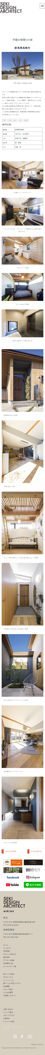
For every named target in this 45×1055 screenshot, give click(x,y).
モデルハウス (8, 977)
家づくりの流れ (8, 974)
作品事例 (15, 28)
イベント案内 (8, 1012)
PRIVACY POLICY (37, 1044)
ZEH (20, 120)
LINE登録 (38, 1052)
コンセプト (7, 948)
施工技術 (6, 957)
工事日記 (6, 1018)
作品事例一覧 (8, 963)
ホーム (5, 945)
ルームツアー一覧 (9, 966)
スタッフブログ (8, 1015)
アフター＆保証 (8, 960)
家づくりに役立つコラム (12, 983)
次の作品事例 (35, 851)
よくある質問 (8, 992)
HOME (6, 28)
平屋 (4, 120)
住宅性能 (6, 951)
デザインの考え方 (9, 954)
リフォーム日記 (8, 1021)
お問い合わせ (8, 1009)
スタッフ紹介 (8, 989)
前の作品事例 (11, 851)
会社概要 (6, 986)
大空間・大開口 (12, 120)
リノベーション (8, 980)
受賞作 (26, 120)
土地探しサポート (9, 995)
